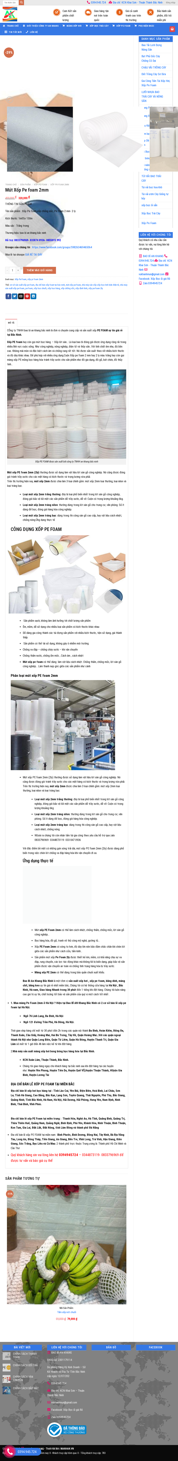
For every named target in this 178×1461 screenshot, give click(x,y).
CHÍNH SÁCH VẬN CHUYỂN (23, 1378)
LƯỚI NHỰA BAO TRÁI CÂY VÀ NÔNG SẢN (152, 96)
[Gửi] (21, 2)
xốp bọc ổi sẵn (149, 205)
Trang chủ (11, 184)
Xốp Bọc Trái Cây (150, 213)
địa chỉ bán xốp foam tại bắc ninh (50, 285)
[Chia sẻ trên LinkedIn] (33, 296)
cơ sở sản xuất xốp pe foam (22, 285)
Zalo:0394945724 (152, 283)
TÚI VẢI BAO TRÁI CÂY (151, 178)
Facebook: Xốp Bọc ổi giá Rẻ (67, 1409)
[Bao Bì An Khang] (24, 14)
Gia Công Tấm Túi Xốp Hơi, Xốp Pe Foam (155, 83)
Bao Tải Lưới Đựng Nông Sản (151, 47)
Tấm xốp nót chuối (66, 1312)
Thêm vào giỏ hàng (40, 270)
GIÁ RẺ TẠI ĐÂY (33, 254)
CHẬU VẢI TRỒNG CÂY (153, 67)
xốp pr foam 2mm (59, 184)
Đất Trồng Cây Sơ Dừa (153, 74)
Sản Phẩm (25, 184)
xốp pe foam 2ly (95, 288)
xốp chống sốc (67, 288)
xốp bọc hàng (54, 288)
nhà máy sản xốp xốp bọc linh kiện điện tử (100, 285)
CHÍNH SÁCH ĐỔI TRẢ (25, 1365)
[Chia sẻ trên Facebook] (8, 296)
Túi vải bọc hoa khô (151, 187)
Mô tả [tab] (11, 322)
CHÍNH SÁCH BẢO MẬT (26, 1388)
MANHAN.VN (67, 1448)
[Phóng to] (9, 99)
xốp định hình (81, 288)
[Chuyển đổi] (166, 46)
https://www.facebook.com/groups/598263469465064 (62, 247)
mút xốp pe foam (73, 285)
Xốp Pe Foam (148, 223)
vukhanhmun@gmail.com (64, 1402)
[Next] (18, 97)
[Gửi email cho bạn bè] (21, 296)
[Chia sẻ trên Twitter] (15, 296)
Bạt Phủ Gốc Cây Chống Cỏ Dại (150, 58)
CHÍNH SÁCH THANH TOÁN (25, 1355)
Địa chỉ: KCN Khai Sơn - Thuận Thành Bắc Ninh (137, 2)
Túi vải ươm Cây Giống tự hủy (155, 196)
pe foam (29, 288)
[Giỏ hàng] (172, 29)
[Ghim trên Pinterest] (27, 296)
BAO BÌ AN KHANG (152, 256)
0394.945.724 (98, 2)
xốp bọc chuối (40, 288)
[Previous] (7, 175)
